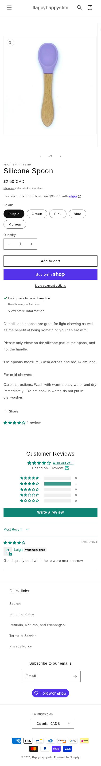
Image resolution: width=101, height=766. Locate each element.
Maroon (14, 224)
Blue (77, 214)
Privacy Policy (20, 646)
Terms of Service (23, 636)
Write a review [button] (50, 512)
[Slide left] (40, 156)
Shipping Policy (21, 614)
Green (37, 214)
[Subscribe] (75, 676)
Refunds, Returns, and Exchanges (37, 625)
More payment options (50, 285)
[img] (15, 543)
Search (15, 603)
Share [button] (14, 411)
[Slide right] (61, 156)
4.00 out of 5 (63, 463)
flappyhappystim (42, 757)
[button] (9, 7)
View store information (26, 311)
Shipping (9, 188)
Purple (13, 214)
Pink (58, 214)
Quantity (10, 235)
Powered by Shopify (67, 757)
